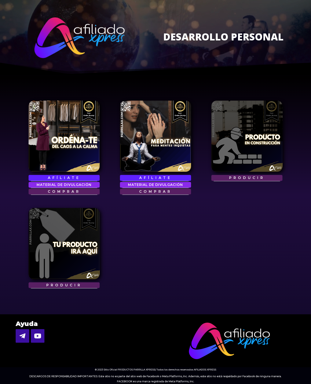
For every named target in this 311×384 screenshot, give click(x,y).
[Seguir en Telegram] (22, 336)
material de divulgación (64, 185)
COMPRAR (64, 192)
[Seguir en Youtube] (37, 336)
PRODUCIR (247, 178)
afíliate (64, 178)
